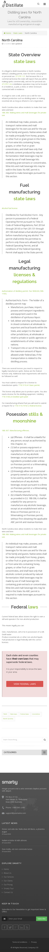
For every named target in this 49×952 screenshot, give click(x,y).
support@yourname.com (16, 813)
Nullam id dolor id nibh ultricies (14, 840)
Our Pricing (8, 884)
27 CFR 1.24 (7, 84)
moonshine (36, 714)
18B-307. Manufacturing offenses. (15, 430)
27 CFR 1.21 (20, 76)
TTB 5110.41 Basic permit (29, 385)
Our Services (9, 877)
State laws (13, 714)
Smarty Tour (9, 888)
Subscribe (41, 919)
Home (8, 33)
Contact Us (8, 892)
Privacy (34, 942)
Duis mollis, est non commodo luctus (17, 849)
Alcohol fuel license (9, 208)
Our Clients (8, 881)
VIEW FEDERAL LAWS (25, 683)
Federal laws (24, 714)
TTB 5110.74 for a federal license (27, 406)
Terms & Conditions (19, 942)
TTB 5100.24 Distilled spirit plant (15, 397)
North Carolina (8, 719)
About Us (7, 873)
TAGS (5, 714)
